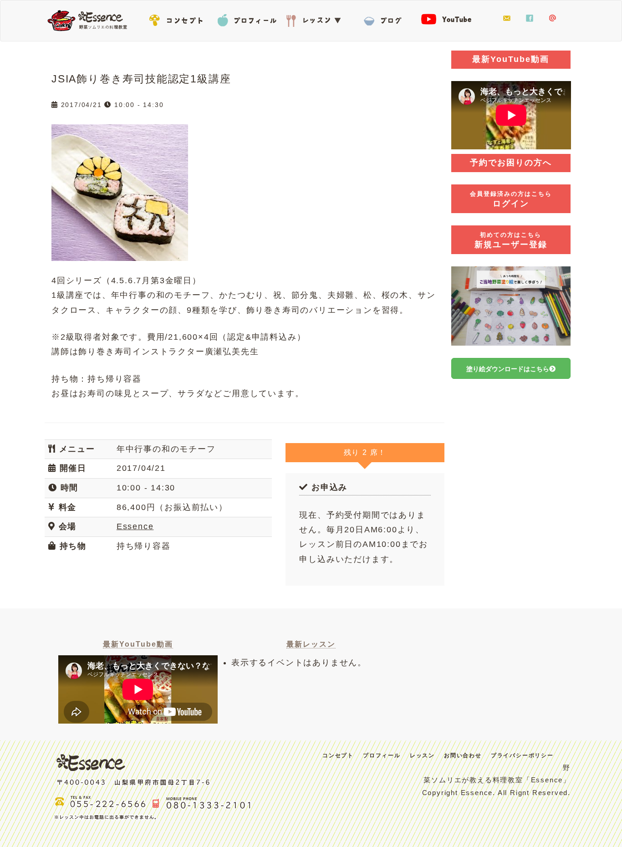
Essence (90, 19)
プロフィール (247, 18)
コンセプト (179, 18)
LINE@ (552, 18)
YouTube (452, 18)
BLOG (384, 18)
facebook (529, 18)
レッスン (315, 18)
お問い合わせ (506, 18)
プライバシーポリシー (522, 755)
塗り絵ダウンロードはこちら (507, 368)
